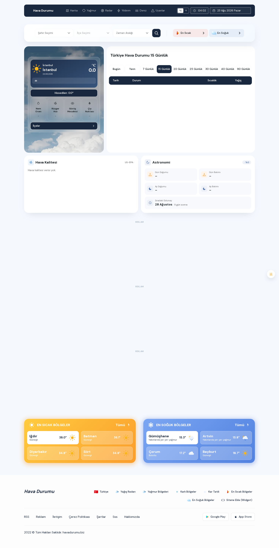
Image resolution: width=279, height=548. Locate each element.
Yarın (132, 69)
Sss (115, 517)
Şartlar (101, 517)
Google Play (217, 516)
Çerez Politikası (79, 517)
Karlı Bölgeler (188, 491)
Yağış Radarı (128, 491)
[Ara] (156, 33)
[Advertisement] (139, 250)
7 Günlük (148, 69)
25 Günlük (196, 69)
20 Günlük (179, 69)
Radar (109, 10)
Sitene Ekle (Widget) (239, 500)
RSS (26, 517)
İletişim (57, 517)
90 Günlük (243, 69)
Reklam (41, 517)
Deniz (143, 10)
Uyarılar (160, 10)
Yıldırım (126, 10)
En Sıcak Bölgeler (241, 491)
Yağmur (91, 10)
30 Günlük (211, 69)
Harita (74, 10)
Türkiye (101, 492)
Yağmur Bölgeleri (158, 491)
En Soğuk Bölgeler (203, 500)
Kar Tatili (213, 491)
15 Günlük (164, 69)
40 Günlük (227, 69)
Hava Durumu (43, 11)
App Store (245, 516)
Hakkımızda (132, 517)
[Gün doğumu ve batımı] (271, 274)
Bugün (116, 69)
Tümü (120, 425)
